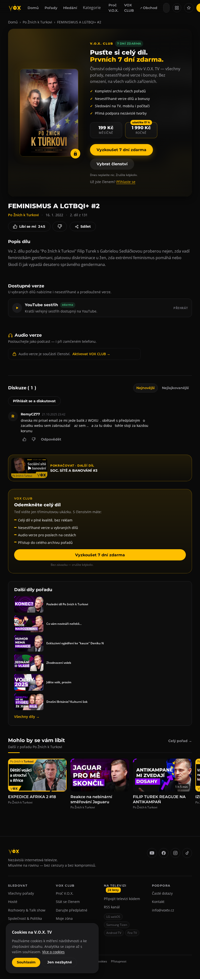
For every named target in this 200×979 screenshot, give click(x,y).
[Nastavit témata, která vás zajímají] (188, 7)
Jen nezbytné (59, 962)
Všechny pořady (21, 893)
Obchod (150, 8)
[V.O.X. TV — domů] (15, 7)
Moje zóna (64, 918)
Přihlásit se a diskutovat (34, 401)
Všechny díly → (27, 716)
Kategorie (92, 7)
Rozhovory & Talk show (26, 910)
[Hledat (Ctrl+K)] (166, 8)
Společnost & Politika (25, 918)
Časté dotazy (162, 893)
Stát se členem (68, 901)
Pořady (51, 8)
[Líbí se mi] (24, 439)
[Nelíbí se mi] (59, 226)
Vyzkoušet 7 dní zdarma (121, 149)
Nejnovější (145, 388)
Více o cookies (53, 952)
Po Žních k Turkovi (37, 22)
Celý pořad (180, 741)
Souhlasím (26, 962)
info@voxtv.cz (163, 910)
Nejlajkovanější (175, 388)
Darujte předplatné (71, 910)
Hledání (70, 8)
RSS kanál (112, 907)
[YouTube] (152, 853)
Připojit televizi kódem (122, 898)
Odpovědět (51, 439)
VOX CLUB (129, 8)
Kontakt (158, 901)
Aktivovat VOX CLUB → (91, 354)
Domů (33, 8)
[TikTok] (187, 853)
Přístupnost (118, 961)
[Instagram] (175, 853)
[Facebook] (164, 853)
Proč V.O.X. (113, 8)
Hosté (12, 901)
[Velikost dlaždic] (176, 7)
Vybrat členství (112, 164)
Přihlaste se (125, 181)
